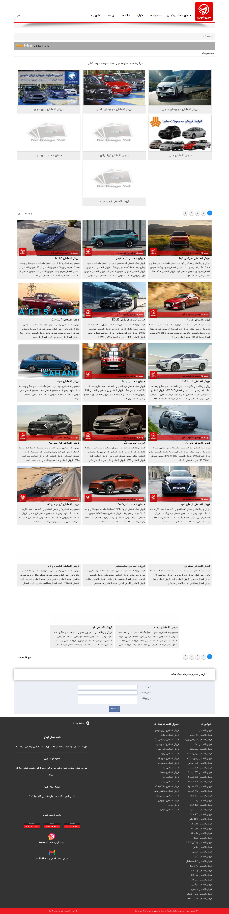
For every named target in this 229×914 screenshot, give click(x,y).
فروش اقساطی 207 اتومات (200, 791)
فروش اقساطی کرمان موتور (167, 744)
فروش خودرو (173, 805)
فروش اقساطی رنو (171, 777)
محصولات (208, 36)
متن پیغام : (145, 698)
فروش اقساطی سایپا (170, 735)
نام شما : (146, 687)
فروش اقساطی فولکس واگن (166, 791)
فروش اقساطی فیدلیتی (201, 889)
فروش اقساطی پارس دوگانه (199, 758)
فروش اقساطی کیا (171, 768)
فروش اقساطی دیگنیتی (201, 884)
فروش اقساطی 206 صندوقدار (199, 782)
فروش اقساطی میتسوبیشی (167, 796)
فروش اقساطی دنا (204, 730)
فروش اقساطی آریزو (170, 754)
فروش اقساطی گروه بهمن (167, 749)
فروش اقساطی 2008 (202, 838)
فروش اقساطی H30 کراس (200, 819)
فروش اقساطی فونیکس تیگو (166, 739)
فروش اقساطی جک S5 (201, 870)
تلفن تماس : (144, 692)
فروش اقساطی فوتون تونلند (199, 894)
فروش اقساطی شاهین (202, 852)
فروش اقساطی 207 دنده (201, 796)
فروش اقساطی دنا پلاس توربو (198, 739)
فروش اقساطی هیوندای (168, 763)
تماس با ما (95, 15)
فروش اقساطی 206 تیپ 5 (200, 777)
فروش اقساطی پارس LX (201, 749)
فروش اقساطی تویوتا (169, 772)
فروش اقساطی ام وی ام (168, 758)
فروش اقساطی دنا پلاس (201, 735)
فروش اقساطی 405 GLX (201, 805)
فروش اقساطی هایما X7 (201, 833)
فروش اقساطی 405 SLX (201, 814)
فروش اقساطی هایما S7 (201, 828)
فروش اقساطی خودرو (179, 15)
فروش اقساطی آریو (203, 856)
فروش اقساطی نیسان (169, 782)
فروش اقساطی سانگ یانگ (167, 786)
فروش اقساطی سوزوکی (168, 800)
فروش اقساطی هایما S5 (201, 824)
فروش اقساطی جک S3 (201, 875)
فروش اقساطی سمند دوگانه (199, 810)
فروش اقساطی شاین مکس (200, 763)
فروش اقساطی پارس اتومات (199, 754)
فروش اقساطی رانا (204, 800)
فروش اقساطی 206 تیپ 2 (200, 768)
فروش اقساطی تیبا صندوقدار (199, 861)
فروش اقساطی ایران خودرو (167, 730)
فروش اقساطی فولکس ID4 (200, 898)
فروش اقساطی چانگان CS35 (199, 842)
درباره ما (110, 15)
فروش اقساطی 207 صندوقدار (199, 786)
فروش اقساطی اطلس (202, 847)
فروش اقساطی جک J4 (201, 880)
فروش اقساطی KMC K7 (201, 866)
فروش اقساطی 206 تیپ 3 (200, 772)
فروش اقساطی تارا (203, 744)
